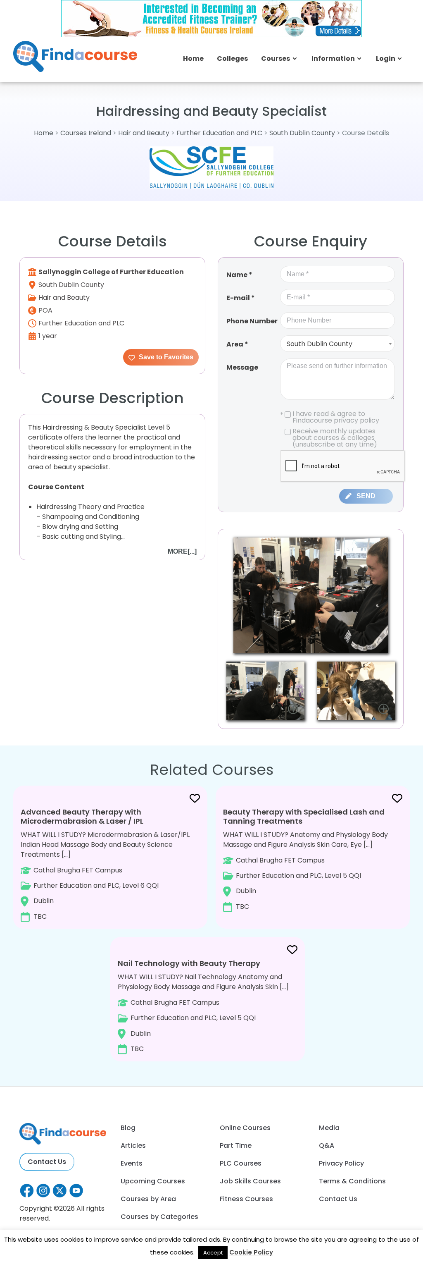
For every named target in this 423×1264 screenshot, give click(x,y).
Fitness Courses (246, 1199)
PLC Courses (240, 1163)
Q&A (326, 1145)
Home (193, 58)
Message (242, 367)
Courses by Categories (159, 1216)
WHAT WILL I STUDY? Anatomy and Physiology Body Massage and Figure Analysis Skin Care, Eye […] (305, 859)
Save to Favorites (165, 357)
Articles (133, 1145)
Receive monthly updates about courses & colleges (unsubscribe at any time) (334, 438)
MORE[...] (182, 551)
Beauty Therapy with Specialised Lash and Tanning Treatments (304, 816)
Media (329, 1128)
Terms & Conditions (352, 1181)
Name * (239, 275)
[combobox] (337, 343)
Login (385, 58)
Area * (237, 344)
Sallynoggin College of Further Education (111, 272)
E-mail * (240, 298)
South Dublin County (302, 133)
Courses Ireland (85, 133)
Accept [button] (213, 1253)
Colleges (232, 58)
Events (132, 1163)
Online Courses (245, 1128)
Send (365, 495)
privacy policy (356, 420)
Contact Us (47, 1161)
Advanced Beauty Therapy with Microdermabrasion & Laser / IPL (82, 816)
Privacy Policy (341, 1163)
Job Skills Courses (250, 1181)
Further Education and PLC (219, 133)
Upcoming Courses (153, 1181)
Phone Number (252, 321)
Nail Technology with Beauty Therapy (189, 963)
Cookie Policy (251, 1252)
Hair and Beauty (144, 133)
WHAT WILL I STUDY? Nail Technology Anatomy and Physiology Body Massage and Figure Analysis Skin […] (203, 1006)
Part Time (236, 1145)
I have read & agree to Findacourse (329, 417)
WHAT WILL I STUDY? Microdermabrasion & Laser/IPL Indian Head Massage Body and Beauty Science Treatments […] (105, 864)
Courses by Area (148, 1199)
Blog (128, 1128)
